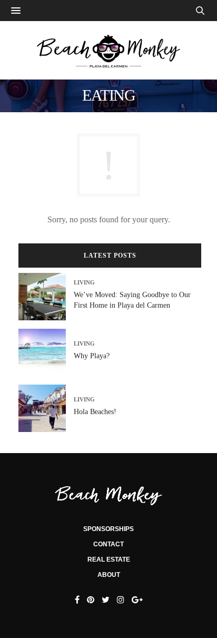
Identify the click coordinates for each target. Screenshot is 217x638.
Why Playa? (92, 356)
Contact (108, 544)
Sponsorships (108, 529)
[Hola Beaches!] (46, 408)
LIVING (84, 283)
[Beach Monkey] (108, 50)
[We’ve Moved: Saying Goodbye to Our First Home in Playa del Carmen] (46, 296)
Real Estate (108, 559)
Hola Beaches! (95, 412)
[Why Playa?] (46, 352)
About (108, 574)
